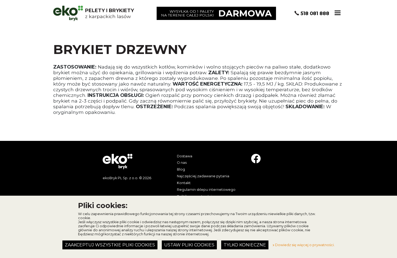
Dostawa (184, 156)
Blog (181, 169)
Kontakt (184, 183)
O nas (182, 163)
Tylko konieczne (245, 244)
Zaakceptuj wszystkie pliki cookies (110, 244)
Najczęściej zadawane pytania (203, 176)
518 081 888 (315, 13)
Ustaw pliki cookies (189, 244)
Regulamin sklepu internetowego (206, 190)
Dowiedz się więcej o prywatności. (304, 245)
